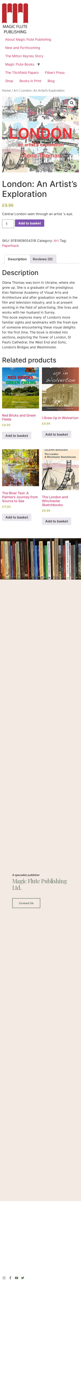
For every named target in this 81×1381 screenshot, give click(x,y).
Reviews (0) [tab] (43, 259)
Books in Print (30, 81)
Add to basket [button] (16, 436)
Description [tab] (17, 259)
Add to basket (29, 223)
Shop (9, 81)
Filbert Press (55, 72)
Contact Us (26, 903)
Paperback (10, 245)
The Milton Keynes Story (24, 56)
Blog (51, 81)
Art (16, 90)
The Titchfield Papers (22, 72)
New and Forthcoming (22, 48)
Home (6, 90)
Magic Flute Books (19, 64)
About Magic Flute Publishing (28, 39)
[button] (72, 103)
